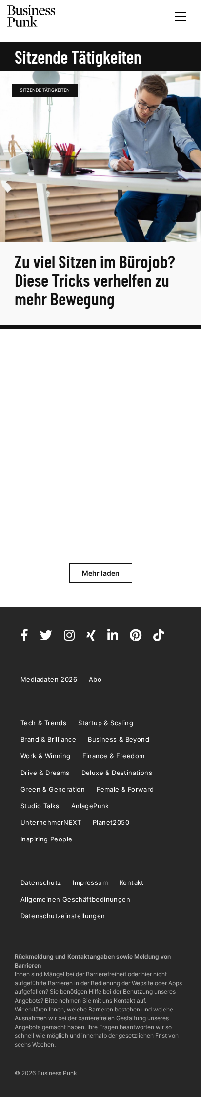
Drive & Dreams (45, 772)
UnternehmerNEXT (50, 822)
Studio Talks (40, 806)
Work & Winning (45, 756)
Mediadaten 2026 (48, 679)
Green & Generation (52, 789)
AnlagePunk (90, 806)
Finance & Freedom (113, 756)
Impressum (90, 882)
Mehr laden (101, 573)
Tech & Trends (43, 723)
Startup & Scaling (105, 723)
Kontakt (132, 882)
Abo (95, 679)
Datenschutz (40, 882)
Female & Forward (125, 789)
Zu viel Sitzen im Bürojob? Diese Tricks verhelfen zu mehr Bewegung (95, 280)
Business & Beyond (118, 739)
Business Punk (31, 16)
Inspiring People (46, 839)
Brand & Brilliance (48, 739)
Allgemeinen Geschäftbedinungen (75, 899)
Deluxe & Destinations (116, 772)
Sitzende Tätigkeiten (45, 90)
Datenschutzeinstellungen (62, 916)
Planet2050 (111, 822)
